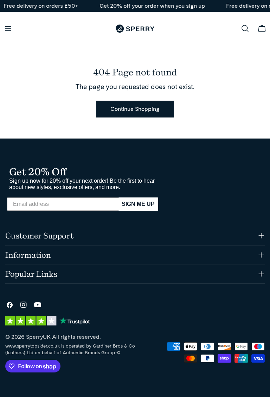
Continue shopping (135, 109)
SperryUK (38, 337)
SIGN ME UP (138, 204)
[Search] (245, 28)
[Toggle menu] (8, 28)
